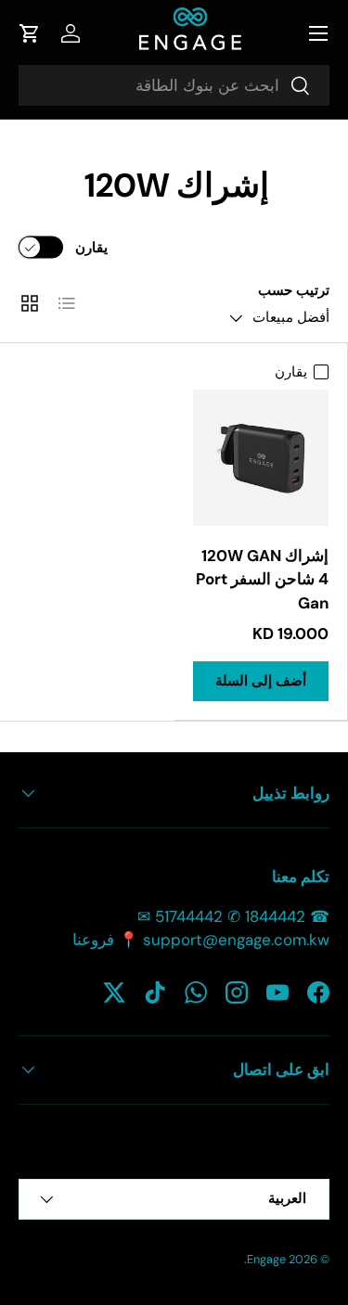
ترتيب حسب (293, 290)
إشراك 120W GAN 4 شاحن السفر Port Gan (262, 579)
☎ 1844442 (287, 916)
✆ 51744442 (197, 916)
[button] (29, 33)
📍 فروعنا (105, 939)
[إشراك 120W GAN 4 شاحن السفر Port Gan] (261, 458)
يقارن (91, 246)
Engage (266, 1259)
